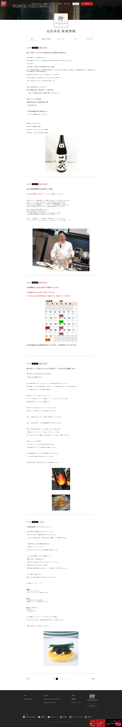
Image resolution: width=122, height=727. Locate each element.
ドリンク (75, 39)
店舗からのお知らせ (46, 39)
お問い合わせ (67, 3)
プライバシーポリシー (76, 702)
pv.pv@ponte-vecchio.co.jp (46, 444)
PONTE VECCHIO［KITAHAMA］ (52, 699)
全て (32, 39)
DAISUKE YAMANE (36, 3)
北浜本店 (65, 717)
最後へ (93, 679)
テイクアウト (90, 39)
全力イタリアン (54, 717)
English (76, 3)
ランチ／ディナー (61, 39)
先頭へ (28, 679)
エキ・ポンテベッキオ (77, 717)
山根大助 (43, 717)
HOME (25, 695)
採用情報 (59, 3)
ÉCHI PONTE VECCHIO (49, 702)
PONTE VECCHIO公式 (30, 717)
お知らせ (53, 3)
